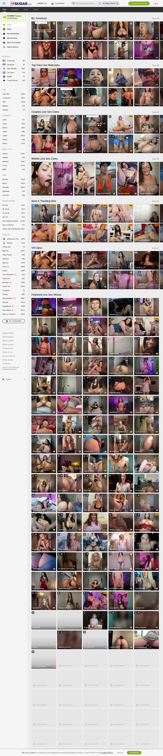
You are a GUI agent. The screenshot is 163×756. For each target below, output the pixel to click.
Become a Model (9, 356)
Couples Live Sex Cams (45, 111)
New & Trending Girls (43, 201)
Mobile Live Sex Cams (44, 158)
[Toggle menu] (4, 3)
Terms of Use (7, 352)
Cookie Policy (107, 753)
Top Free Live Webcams (45, 65)
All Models (6, 364)
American (41, 18)
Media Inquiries (8, 344)
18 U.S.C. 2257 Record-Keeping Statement (11, 368)
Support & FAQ (8, 333)
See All (155, 18)
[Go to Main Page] (21, 3)
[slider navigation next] (156, 40)
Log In (155, 3)
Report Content (8, 341)
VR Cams (36, 247)
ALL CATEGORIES (15, 321)
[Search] (99, 3)
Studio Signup (8, 360)
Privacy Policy (8, 348)
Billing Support (8, 337)
